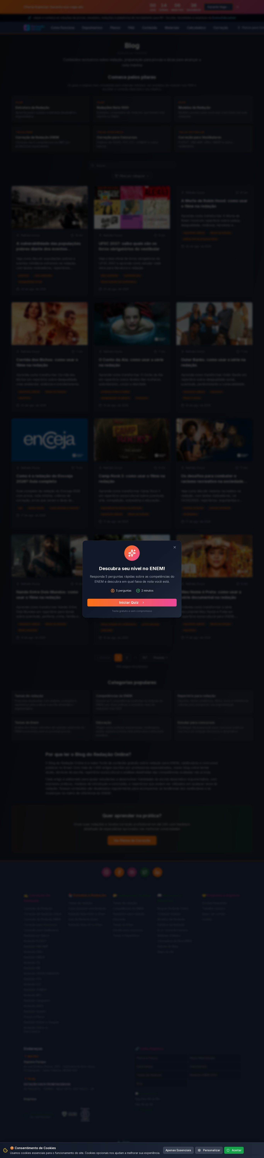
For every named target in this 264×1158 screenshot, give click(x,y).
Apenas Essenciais (178, 1150)
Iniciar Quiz (129, 602)
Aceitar (236, 1150)
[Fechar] (174, 547)
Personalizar (211, 1150)
